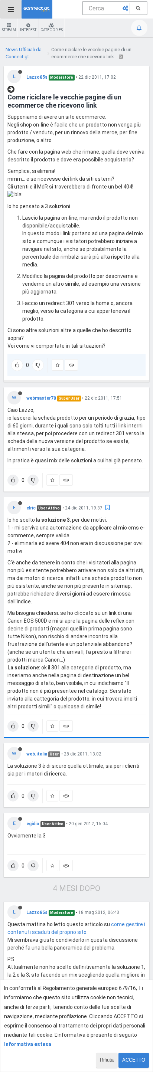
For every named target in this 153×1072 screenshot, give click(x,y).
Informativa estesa (27, 1044)
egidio (32, 823)
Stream (9, 30)
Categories (51, 30)
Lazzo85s (37, 77)
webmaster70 (41, 398)
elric (31, 508)
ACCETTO (133, 1060)
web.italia (36, 754)
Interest (28, 30)
